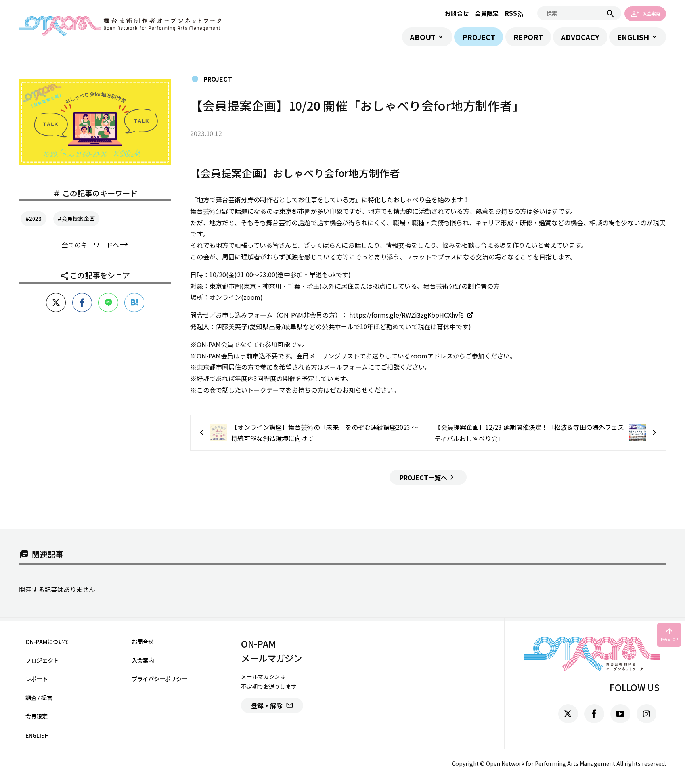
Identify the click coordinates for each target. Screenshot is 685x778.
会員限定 (487, 13)
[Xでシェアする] (56, 302)
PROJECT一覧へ (428, 477)
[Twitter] (568, 713)
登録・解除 (272, 705)
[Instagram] (646, 713)
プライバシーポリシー (159, 679)
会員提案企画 (78, 218)
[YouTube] (620, 713)
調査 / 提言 (38, 697)
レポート (36, 679)
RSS (514, 13)
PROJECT (478, 37)
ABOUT (423, 37)
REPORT (528, 37)
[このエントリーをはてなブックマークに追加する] (134, 302)
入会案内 (645, 13)
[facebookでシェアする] (82, 302)
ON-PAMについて (47, 641)
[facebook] (594, 713)
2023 (35, 218)
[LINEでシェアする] (108, 302)
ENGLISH (633, 37)
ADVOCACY (580, 37)
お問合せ (457, 13)
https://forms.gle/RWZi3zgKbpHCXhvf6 (406, 315)
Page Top (669, 634)
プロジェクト (42, 660)
